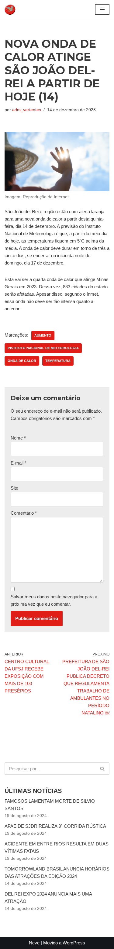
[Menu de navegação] (102, 9)
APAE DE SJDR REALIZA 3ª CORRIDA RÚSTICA (55, 826)
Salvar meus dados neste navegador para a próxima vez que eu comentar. (54, 600)
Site (14, 488)
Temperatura (58, 361)
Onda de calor (22, 361)
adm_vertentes (26, 110)
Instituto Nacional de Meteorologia (43, 348)
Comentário (24, 513)
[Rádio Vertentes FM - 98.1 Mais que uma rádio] (23, 9)
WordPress (74, 942)
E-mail (18, 462)
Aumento (42, 335)
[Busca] (102, 768)
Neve (34, 942)
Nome (18, 437)
